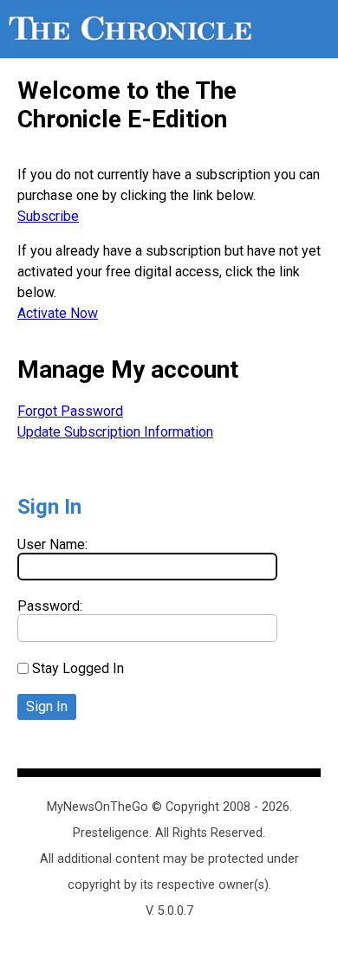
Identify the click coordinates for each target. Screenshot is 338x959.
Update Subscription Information (115, 432)
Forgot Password (70, 411)
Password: (49, 606)
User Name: (52, 544)
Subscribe (48, 216)
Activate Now (57, 313)
